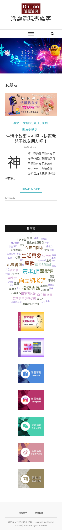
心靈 (17, 257)
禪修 (46, 243)
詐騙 (8, 274)
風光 (22, 260)
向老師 (43, 260)
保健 (11, 285)
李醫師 (44, 286)
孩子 (37, 123)
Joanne (45, 289)
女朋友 (27, 123)
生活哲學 (11, 254)
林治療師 (15, 243)
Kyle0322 (10, 197)
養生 (19, 254)
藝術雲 (46, 271)
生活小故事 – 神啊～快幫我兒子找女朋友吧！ (31, 138)
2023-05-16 (30, 146)
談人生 (40, 299)
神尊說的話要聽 (30, 304)
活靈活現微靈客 (31, 18)
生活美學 (21, 239)
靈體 (16, 283)
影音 (52, 276)
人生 (43, 302)
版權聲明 (23, 512)
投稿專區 (31, 288)
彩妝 (11, 247)
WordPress (41, 525)
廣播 (16, 123)
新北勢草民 (17, 250)
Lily (38, 260)
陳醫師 (51, 280)
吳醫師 (44, 239)
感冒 (54, 255)
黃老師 (31, 272)
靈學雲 (12, 278)
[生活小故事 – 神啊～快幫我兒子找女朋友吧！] (31, 104)
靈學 (21, 245)
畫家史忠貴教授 (35, 242)
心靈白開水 (34, 248)
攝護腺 (49, 246)
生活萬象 (32, 255)
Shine (10, 282)
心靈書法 (14, 265)
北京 (8, 269)
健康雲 (14, 270)
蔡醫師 (12, 289)
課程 (54, 266)
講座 (36, 238)
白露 (10, 258)
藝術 (29, 238)
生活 (18, 288)
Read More (31, 189)
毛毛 (47, 301)
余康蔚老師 (16, 302)
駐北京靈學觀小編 (24, 298)
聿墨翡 (51, 285)
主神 (48, 260)
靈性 (52, 250)
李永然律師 (43, 265)
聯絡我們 (39, 512)
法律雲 (46, 256)
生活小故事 (30, 129)
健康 (46, 249)
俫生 (54, 261)
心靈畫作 (16, 293)
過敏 (15, 246)
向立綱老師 (32, 281)
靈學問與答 (28, 293)
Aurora (15, 273)
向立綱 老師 (45, 295)
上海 (53, 258)
